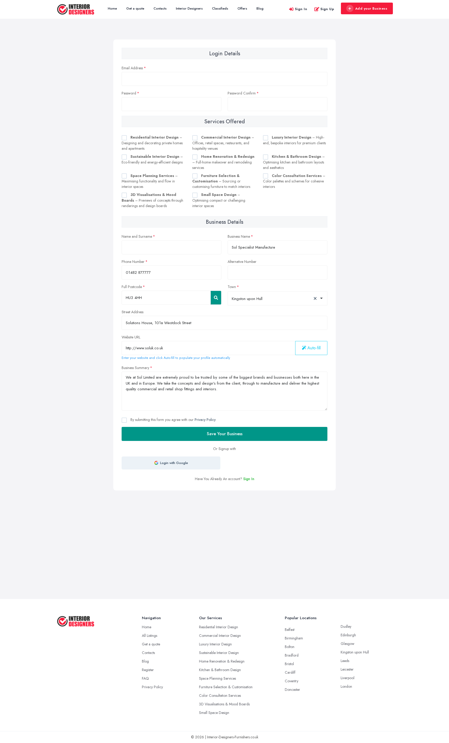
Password (129, 93)
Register (148, 669)
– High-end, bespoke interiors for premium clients (294, 140)
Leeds (345, 660)
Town (232, 286)
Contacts (160, 8)
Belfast (289, 629)
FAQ (145, 678)
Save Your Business (224, 434)
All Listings (149, 635)
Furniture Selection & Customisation (226, 687)
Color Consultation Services (220, 695)
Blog (259, 8)
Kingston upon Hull (355, 652)
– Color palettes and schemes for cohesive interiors (294, 181)
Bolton (289, 646)
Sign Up (327, 8)
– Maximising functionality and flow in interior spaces (150, 181)
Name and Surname (137, 236)
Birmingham (294, 638)
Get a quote (135, 8)
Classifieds (220, 8)
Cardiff (290, 672)
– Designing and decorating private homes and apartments (152, 143)
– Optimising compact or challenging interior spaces (218, 200)
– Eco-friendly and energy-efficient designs (152, 159)
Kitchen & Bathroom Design (220, 669)
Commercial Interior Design (220, 635)
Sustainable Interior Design (219, 652)
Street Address (132, 312)
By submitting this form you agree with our (172, 419)
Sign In (301, 8)
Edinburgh (348, 635)
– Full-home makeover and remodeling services (223, 162)
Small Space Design (214, 712)
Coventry (291, 681)
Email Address (132, 68)
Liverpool (347, 677)
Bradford (292, 655)
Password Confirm (242, 93)
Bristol (289, 663)
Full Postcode (132, 286)
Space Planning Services (217, 678)
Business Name (239, 236)
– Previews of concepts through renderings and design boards (152, 200)
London (346, 686)
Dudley (346, 626)
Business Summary (135, 367)
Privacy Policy (205, 419)
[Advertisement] (224, 529)
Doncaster (292, 689)
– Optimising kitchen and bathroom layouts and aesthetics (294, 162)
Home (112, 8)
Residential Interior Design (218, 627)
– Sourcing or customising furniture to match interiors (221, 181)
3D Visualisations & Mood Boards (224, 704)
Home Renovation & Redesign (222, 661)
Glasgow (347, 643)
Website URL (131, 337)
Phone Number (133, 261)
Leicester (347, 669)
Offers (242, 8)
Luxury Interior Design (215, 644)
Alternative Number (242, 261)
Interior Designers (189, 8)
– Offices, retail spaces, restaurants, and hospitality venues (223, 143)
